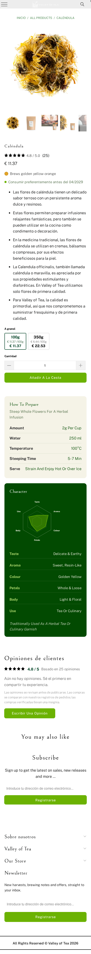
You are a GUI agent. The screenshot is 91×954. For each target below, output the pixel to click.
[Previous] (7, 66)
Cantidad (10, 356)
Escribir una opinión (30, 713)
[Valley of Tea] (45, 4)
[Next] (83, 66)
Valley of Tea (58, 943)
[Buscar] (82, 4)
